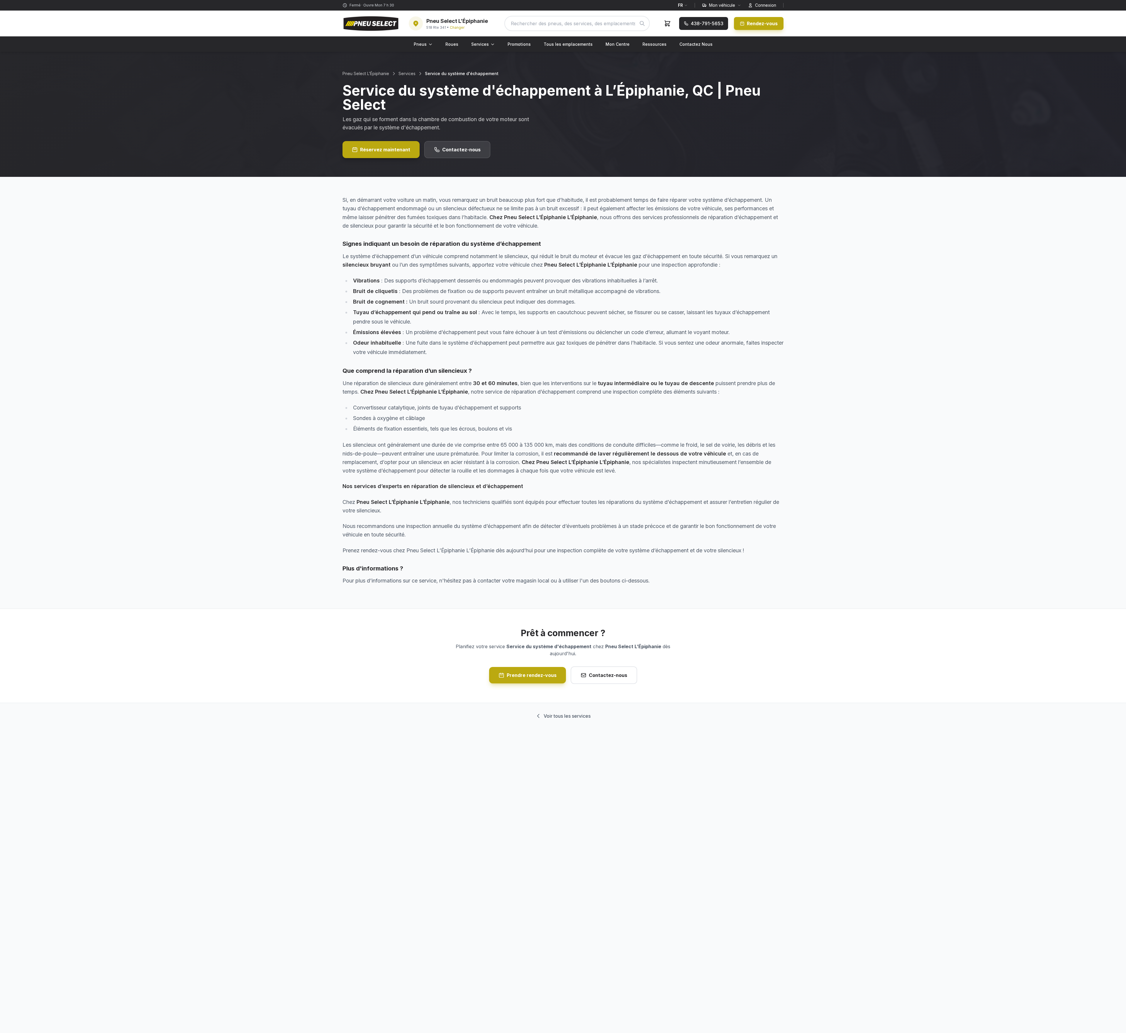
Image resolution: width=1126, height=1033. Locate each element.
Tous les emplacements (568, 44)
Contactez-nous (461, 150)
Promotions (519, 44)
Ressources (654, 44)
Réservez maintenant (385, 150)
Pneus (420, 44)
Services (480, 44)
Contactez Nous (696, 44)
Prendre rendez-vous (532, 675)
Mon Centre (618, 44)
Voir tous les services (567, 716)
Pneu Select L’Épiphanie (365, 73)
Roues (451, 44)
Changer (457, 27)
